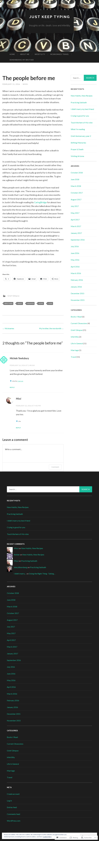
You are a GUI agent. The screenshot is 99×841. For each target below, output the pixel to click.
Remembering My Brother (22, 60)
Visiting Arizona (77, 156)
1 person (20, 381)
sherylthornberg (20, 567)
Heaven (30, 303)
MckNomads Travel (59, 54)
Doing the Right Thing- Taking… (42, 573)
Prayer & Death (77, 149)
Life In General (77, 343)
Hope (41, 303)
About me (24, 54)
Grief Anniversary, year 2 (81, 136)
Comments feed (13, 814)
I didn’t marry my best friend (82, 109)
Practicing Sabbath (79, 102)
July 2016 (75, 246)
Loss (50, 303)
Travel (73, 357)
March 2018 (76, 186)
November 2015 (78, 300)
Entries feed (12, 807)
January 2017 (76, 233)
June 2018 (75, 179)
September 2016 (78, 240)
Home (12, 54)
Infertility (40, 54)
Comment (55, 467)
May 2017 (75, 213)
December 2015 (77, 293)
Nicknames (8, 328)
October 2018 (77, 172)
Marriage (75, 350)
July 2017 (75, 206)
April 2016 (75, 266)
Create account (13, 794)
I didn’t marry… (20, 573)
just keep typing (49, 17)
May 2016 (75, 260)
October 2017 (77, 193)
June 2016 (75, 253)
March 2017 (76, 226)
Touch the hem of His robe (81, 122)
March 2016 (76, 273)
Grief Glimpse (13, 296)
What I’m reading (78, 129)
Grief (19, 303)
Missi (25, 84)
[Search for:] (84, 78)
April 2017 (75, 219)
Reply (12, 387)
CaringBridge (40, 202)
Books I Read (76, 316)
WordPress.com (13, 821)
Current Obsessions (79, 323)
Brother (9, 303)
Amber (17, 554)
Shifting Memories (78, 142)
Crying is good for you (80, 116)
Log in (9, 800)
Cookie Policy (47, 837)
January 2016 (76, 287)
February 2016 (77, 280)
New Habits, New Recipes (81, 95)
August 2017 (76, 199)
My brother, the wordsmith (51, 328)
